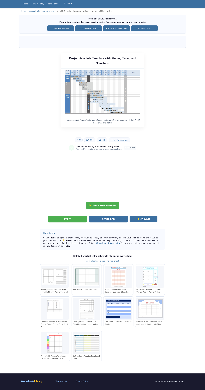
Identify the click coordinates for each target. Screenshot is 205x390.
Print (67, 219)
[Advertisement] (102, 177)
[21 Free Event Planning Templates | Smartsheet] (86, 343)
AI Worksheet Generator (108, 243)
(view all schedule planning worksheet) (102, 261)
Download (108, 219)
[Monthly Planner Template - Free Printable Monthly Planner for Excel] (54, 277)
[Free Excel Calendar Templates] (86, 277)
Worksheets (31, 381)
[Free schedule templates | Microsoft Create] (118, 309)
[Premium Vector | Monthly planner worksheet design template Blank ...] (150, 309)
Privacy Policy (38, 4)
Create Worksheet (61, 28)
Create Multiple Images (116, 28)
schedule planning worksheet (41, 11)
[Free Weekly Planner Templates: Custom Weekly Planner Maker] (150, 277)
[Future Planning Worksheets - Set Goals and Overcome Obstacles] (118, 277)
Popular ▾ (68, 3)
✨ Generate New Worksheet (103, 205)
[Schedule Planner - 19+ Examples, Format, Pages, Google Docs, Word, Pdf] (54, 309)
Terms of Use (54, 4)
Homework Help (89, 28)
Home (25, 4)
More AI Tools (144, 28)
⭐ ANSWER (143, 219)
